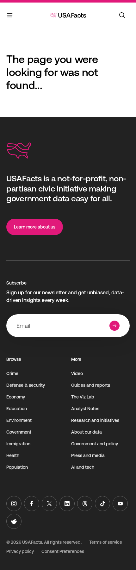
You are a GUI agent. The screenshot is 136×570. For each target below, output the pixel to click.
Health (12, 455)
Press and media (88, 455)
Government (18, 432)
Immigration (18, 443)
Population (17, 467)
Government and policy (94, 443)
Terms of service (105, 542)
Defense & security (25, 385)
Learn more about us (34, 226)
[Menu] (10, 16)
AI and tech (82, 467)
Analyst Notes (85, 408)
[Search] (122, 15)
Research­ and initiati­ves (95, 420)
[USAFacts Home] (68, 15)
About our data (86, 432)
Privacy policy (20, 551)
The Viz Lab (82, 396)
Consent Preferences (62, 551)
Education (16, 408)
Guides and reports (90, 385)
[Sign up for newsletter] (114, 326)
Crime (12, 373)
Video (77, 373)
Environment (19, 420)
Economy (15, 396)
